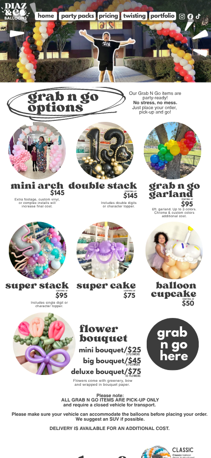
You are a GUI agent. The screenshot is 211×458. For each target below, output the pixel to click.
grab (172, 333)
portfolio (163, 15)
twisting (134, 15)
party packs (77, 15)
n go (174, 345)
